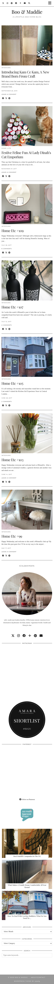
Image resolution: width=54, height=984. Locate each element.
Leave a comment (9, 94)
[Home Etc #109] (27, 204)
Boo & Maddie (27, 11)
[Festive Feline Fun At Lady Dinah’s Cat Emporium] (27, 126)
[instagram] (18, 635)
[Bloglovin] (20, 3)
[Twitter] (3, 3)
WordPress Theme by (27, 981)
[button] (51, 3)
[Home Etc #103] (27, 433)
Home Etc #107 (12, 307)
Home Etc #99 (12, 536)
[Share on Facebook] (3, 98)
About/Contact (38, 977)
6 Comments (7, 248)
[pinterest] (35, 635)
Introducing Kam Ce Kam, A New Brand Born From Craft (25, 74)
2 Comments (7, 325)
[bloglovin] (29, 635)
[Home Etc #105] (27, 357)
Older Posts (27, 566)
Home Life (6, 148)
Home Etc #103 (12, 459)
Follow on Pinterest (28, 799)
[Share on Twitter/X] (6, 98)
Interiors (6, 67)
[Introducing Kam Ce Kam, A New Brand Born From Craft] (27, 45)
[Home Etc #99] (27, 510)
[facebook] (24, 635)
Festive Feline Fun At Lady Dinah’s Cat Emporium (26, 154)
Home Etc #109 (12, 230)
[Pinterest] (12, 3)
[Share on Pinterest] (9, 98)
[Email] (25, 3)
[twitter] (12, 635)
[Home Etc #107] (27, 280)
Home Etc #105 (12, 383)
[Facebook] (16, 3)
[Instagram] (7, 3)
